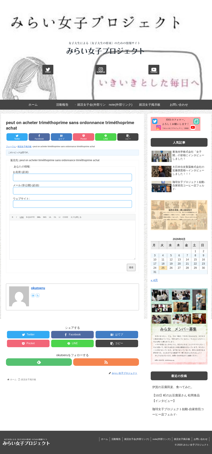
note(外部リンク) (161, 439)
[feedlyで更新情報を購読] (33, 295)
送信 (131, 267)
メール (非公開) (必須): (26, 185)
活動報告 (116, 439)
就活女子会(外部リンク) (136, 439)
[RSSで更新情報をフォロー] (38, 295)
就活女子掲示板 (24, 146)
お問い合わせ (201, 439)
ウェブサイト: (21, 198)
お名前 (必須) (20, 172)
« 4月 (154, 280)
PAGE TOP (204, 437)
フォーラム (11, 146)
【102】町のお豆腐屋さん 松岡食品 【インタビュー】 (176, 398)
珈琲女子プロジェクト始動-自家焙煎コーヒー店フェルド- (178, 411)
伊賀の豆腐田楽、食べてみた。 (173, 387)
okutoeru (38, 288)
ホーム (104, 439)
